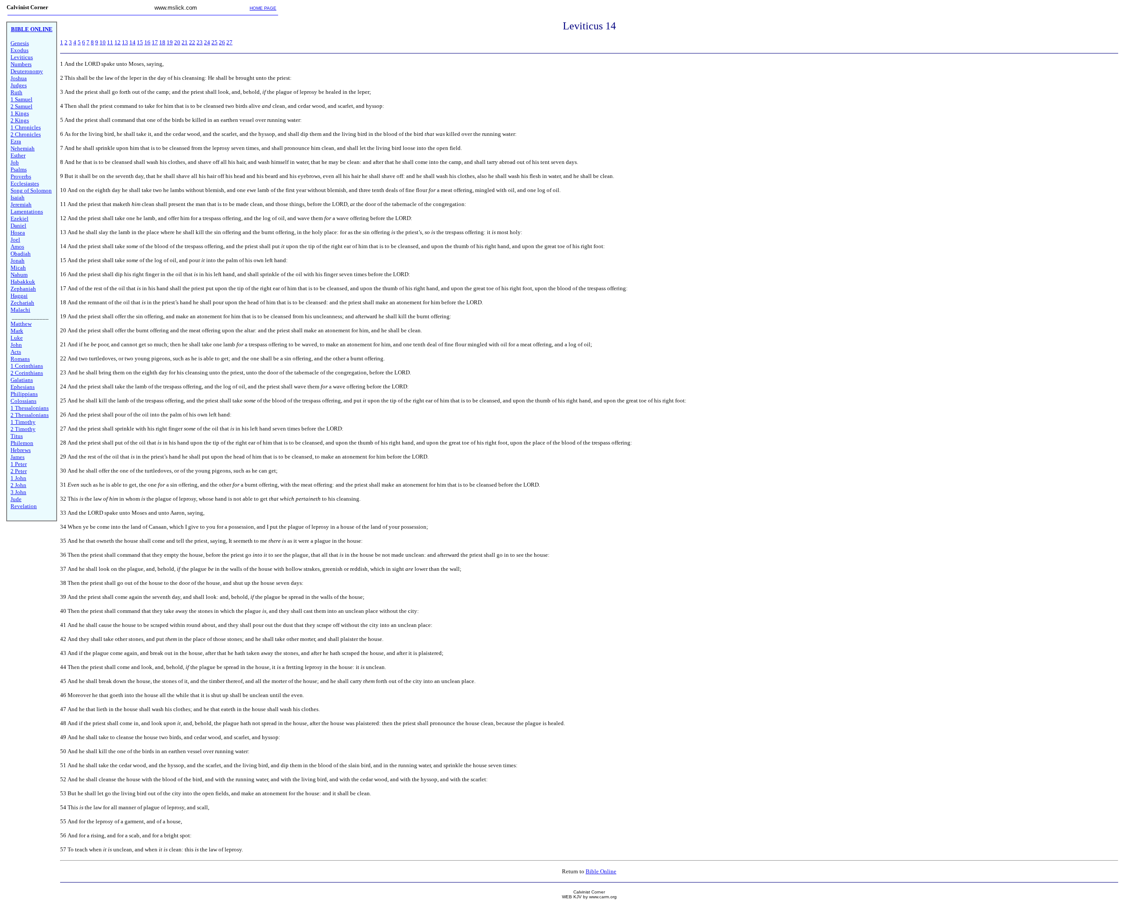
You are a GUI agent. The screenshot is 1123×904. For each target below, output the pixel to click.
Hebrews (21, 450)
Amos (17, 246)
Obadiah (21, 253)
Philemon (22, 443)
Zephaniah (23, 288)
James (18, 457)
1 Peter (19, 464)
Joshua (19, 78)
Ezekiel (20, 218)
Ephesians (23, 387)
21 (185, 42)
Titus (17, 436)
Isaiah (18, 197)
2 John (18, 485)
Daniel (18, 225)
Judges (19, 85)
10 (103, 42)
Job (15, 162)
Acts (16, 352)
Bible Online (601, 871)
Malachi (20, 309)
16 (147, 42)
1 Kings (20, 113)
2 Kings (20, 120)
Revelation (24, 506)
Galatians (22, 380)
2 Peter (19, 471)
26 (222, 42)
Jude (16, 499)
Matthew (21, 323)
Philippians (24, 394)
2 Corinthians (27, 373)
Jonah (18, 260)
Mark (17, 330)
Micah (18, 267)
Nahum (19, 274)
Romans (20, 359)
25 (214, 42)
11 (110, 42)
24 (207, 42)
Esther (18, 155)
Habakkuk (23, 281)
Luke (17, 338)
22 (192, 42)
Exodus (20, 50)
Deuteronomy (27, 71)
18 (162, 42)
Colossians (23, 401)
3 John (18, 492)
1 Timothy (23, 422)
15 (140, 42)
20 (177, 42)
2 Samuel (21, 106)
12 (117, 42)
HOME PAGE (263, 8)
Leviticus (22, 57)
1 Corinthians (27, 366)
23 (200, 42)
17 (155, 42)
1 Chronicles (26, 127)
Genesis (20, 43)
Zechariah (22, 302)
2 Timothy (23, 429)
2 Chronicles (26, 134)
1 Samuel (21, 99)
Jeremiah (21, 204)
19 (170, 42)
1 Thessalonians (30, 408)
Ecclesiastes (25, 183)
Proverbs (21, 176)
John (16, 345)
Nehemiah (23, 148)
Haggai (19, 295)
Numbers (21, 64)
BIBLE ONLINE (32, 29)
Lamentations (27, 211)
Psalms (19, 169)
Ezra (16, 141)
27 (229, 42)
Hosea (18, 232)
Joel (15, 239)
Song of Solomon (31, 190)
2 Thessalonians (30, 415)
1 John (18, 478)
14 (132, 42)
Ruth (16, 92)
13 (125, 42)
